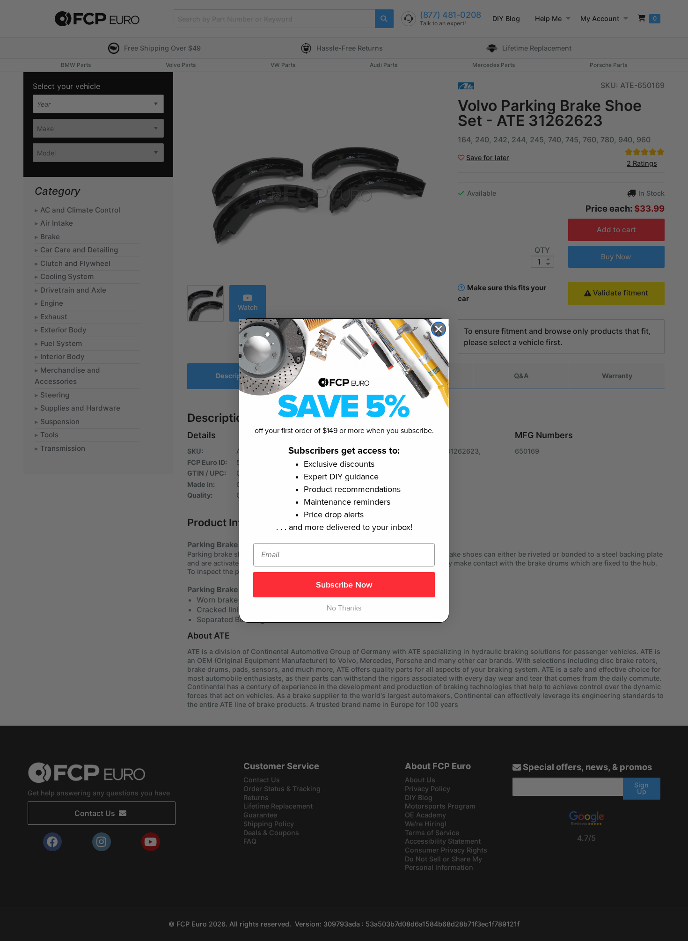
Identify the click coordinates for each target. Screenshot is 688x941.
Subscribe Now (344, 585)
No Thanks (344, 608)
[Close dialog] (439, 329)
